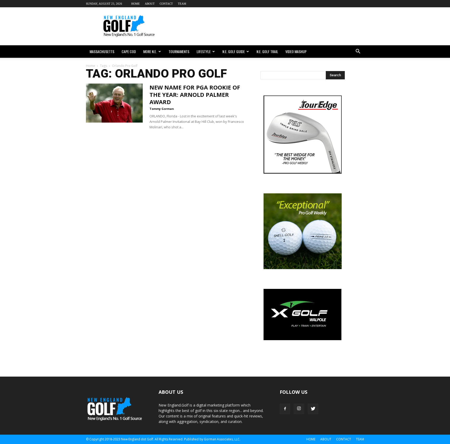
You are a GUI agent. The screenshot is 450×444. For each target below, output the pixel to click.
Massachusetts (102, 51)
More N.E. (150, 51)
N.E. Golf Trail (267, 51)
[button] (358, 51)
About (150, 3)
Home (135, 3)
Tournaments (178, 51)
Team (182, 3)
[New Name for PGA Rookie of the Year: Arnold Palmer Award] (114, 103)
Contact (166, 3)
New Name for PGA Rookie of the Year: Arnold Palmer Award (194, 94)
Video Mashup (296, 51)
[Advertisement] (269, 26)
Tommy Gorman (161, 109)
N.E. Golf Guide (233, 51)
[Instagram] (299, 409)
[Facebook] (285, 409)
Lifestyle (204, 51)
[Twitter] (313, 409)
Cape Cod (129, 51)
